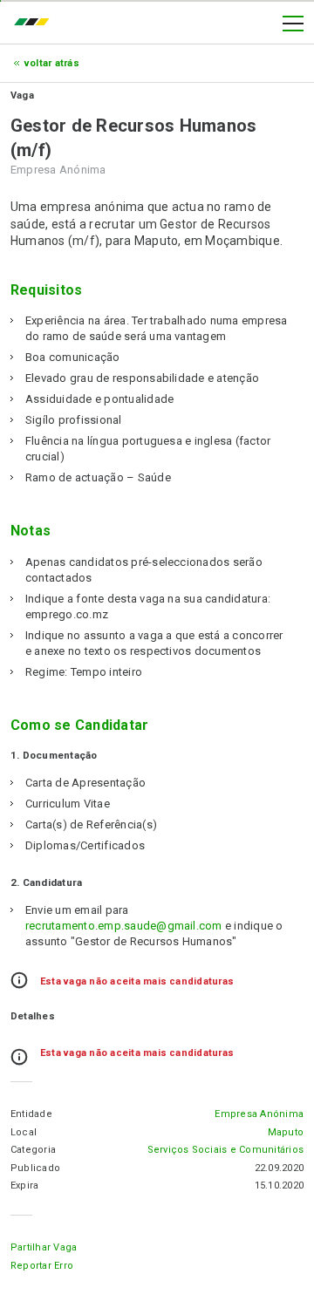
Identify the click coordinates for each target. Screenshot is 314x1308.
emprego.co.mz (36, 23)
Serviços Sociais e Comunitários (225, 1149)
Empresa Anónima (259, 1114)
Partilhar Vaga (43, 1247)
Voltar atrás (51, 63)
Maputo (286, 1132)
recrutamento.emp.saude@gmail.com (123, 925)
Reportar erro (41, 1265)
